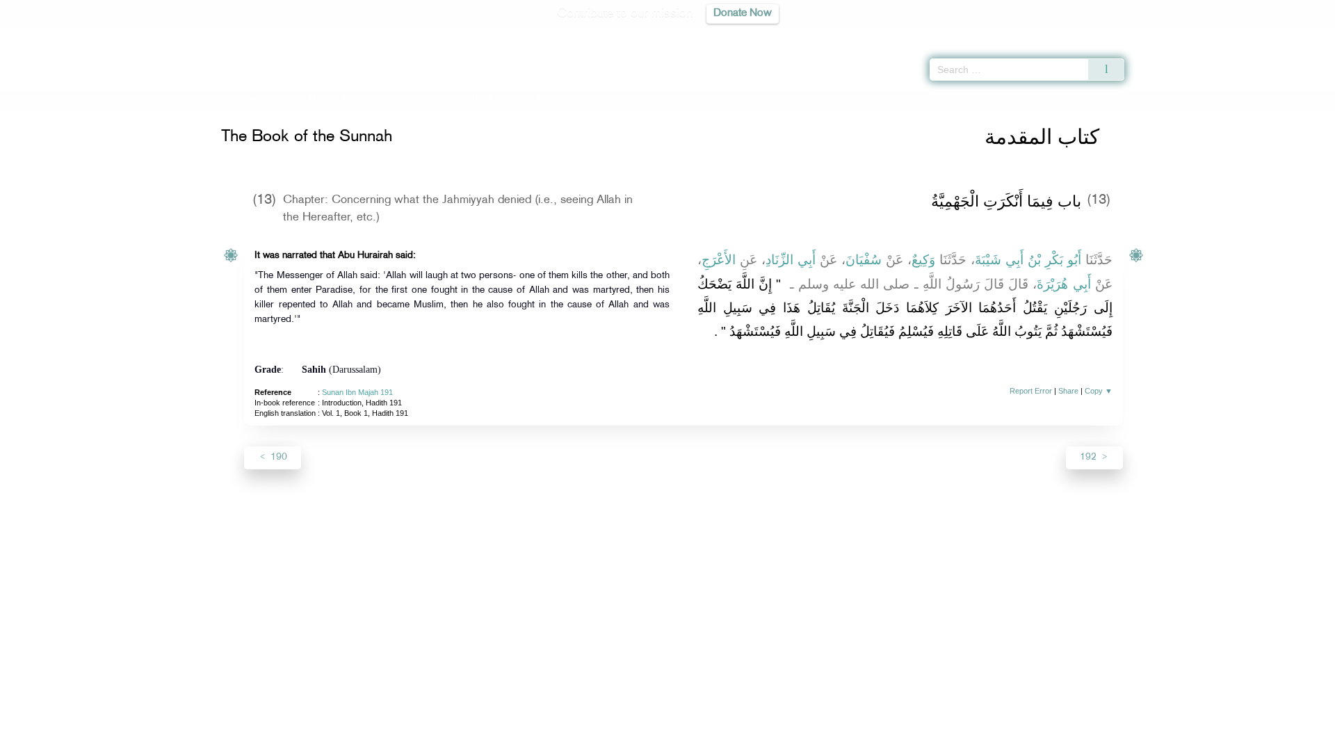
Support (603, 738)
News (562, 738)
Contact (710, 738)
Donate (753, 738)
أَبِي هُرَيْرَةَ (1063, 284)
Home (245, 99)
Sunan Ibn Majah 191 (357, 392)
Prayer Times (1253, 35)
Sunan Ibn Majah (299, 99)
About (526, 738)
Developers (657, 738)
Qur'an (1161, 35)
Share (1068, 391)
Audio (1301, 35)
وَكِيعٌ (923, 259)
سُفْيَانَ (864, 259)
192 (1089, 457)
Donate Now (742, 13)
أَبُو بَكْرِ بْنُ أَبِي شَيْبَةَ (1028, 259)
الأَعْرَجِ (719, 259)
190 (277, 457)
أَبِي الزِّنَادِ (791, 259)
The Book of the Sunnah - (421, 99)
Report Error (1031, 391)
